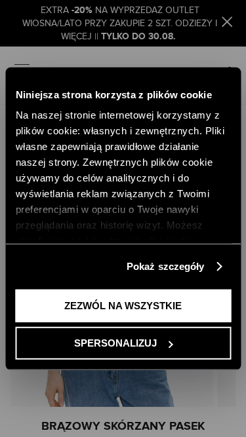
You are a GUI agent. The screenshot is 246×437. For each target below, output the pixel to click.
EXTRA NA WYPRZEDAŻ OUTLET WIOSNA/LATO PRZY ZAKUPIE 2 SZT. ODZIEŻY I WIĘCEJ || (119, 23)
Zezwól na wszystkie (123, 305)
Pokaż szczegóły (166, 266)
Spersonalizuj (115, 343)
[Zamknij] (227, 23)
